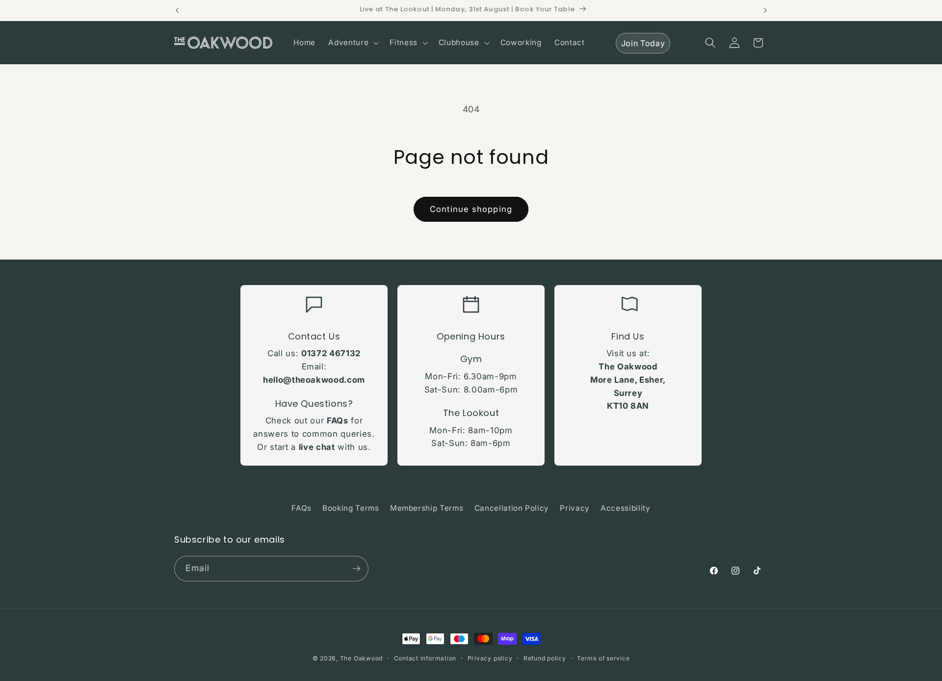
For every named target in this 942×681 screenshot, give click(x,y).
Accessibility (626, 508)
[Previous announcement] (177, 10)
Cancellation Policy (512, 508)
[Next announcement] (765, 10)
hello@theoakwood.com (314, 380)
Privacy (575, 508)
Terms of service (603, 658)
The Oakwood (361, 658)
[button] (352, 42)
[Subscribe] (356, 568)
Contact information (425, 658)
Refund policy (544, 658)
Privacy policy (490, 658)
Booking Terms (350, 508)
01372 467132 (331, 353)
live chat (317, 447)
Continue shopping (471, 209)
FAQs (337, 420)
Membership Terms (427, 508)
